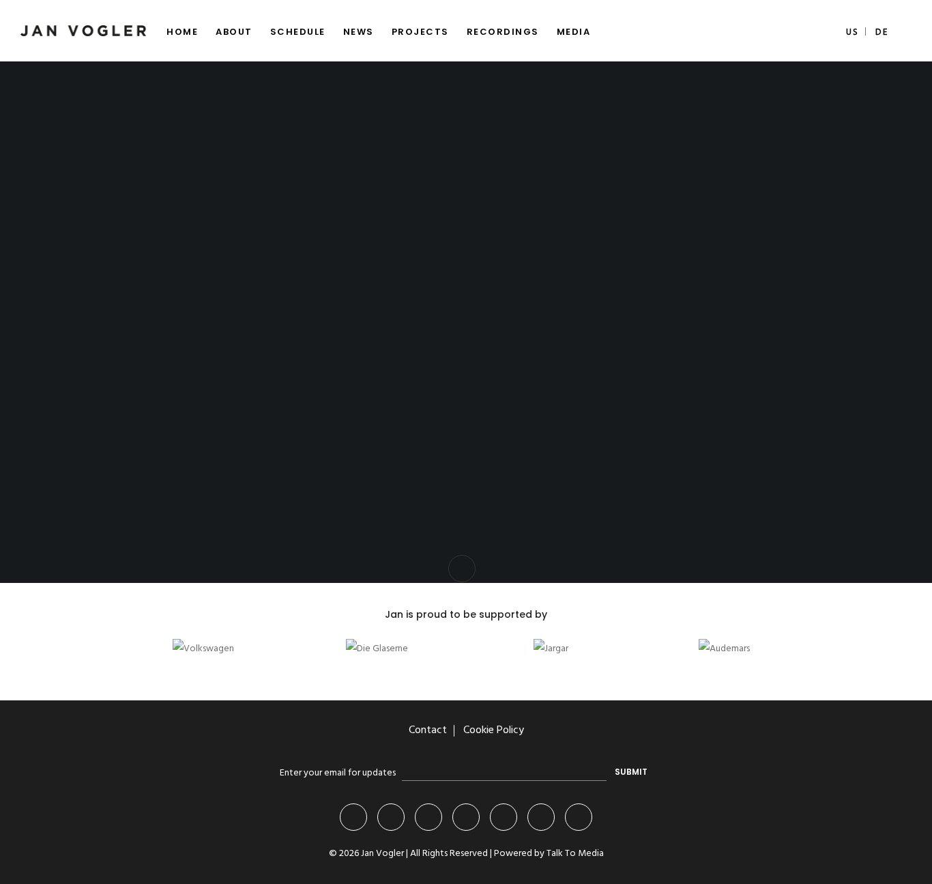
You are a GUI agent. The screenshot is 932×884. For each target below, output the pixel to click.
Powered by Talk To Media (549, 853)
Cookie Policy (493, 730)
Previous (456, 669)
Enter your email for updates (338, 773)
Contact (428, 730)
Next (494, 669)
